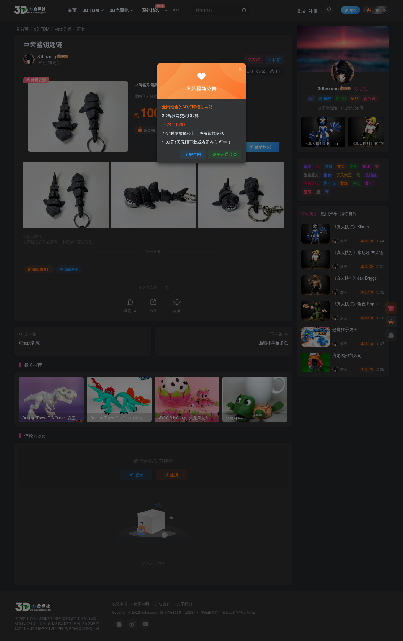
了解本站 (193, 154)
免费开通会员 (224, 154)
